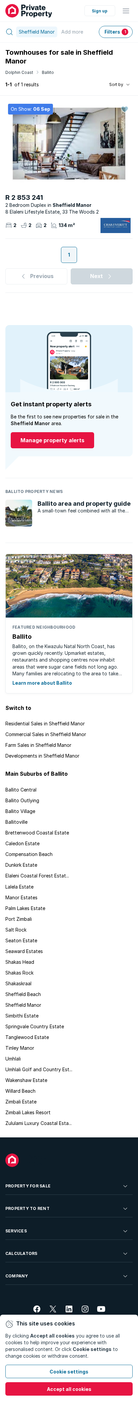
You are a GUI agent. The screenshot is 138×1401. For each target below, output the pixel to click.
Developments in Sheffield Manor (42, 756)
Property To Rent (27, 1208)
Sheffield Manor (23, 1005)
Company (16, 1275)
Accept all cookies (69, 1389)
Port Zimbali (18, 919)
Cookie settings (69, 1371)
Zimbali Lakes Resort (28, 1112)
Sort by (116, 84)
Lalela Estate (19, 887)
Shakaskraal (18, 983)
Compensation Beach (29, 854)
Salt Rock (15, 930)
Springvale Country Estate (34, 1026)
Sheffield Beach (23, 994)
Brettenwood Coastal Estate (37, 832)
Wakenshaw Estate (26, 1080)
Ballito (48, 72)
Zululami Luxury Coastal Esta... (38, 1123)
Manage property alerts (52, 440)
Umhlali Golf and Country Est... (38, 1069)
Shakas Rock (19, 973)
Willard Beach (20, 1091)
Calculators (21, 1253)
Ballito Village (20, 811)
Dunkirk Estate (21, 865)
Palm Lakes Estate (25, 908)
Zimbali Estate (21, 1101)
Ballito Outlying (22, 800)
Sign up (100, 10)
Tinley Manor (19, 1048)
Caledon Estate (22, 843)
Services (16, 1230)
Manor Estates (21, 897)
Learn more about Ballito (42, 683)
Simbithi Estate (22, 1016)
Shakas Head (19, 962)
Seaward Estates (24, 951)
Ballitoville (16, 822)
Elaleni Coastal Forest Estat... (37, 875)
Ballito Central (21, 790)
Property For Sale (28, 1185)
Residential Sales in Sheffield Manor (45, 723)
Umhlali (13, 1058)
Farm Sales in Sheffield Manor (38, 745)
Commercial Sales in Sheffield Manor (45, 734)
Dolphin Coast (19, 72)
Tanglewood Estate (27, 1037)
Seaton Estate (21, 940)
